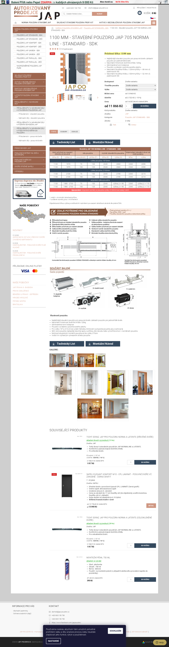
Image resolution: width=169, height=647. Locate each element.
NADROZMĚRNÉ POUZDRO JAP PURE (29, 67)
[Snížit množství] (132, 107)
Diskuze (75, 132)
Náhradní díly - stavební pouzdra (32, 118)
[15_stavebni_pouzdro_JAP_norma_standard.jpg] (143, 382)
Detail (151, 506)
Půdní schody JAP (23, 148)
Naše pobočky (21, 282)
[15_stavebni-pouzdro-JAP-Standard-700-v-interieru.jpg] (89, 382)
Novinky (17, 230)
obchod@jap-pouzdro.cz (60, 612)
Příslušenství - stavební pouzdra (31, 114)
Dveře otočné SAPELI (24, 166)
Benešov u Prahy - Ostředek (25, 294)
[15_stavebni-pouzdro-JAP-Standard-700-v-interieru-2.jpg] (63, 382)
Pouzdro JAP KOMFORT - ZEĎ (29, 47)
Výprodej (19, 171)
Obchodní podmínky (20, 611)
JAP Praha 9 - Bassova (23, 287)
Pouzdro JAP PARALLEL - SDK (29, 58)
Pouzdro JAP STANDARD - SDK (29, 35)
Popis (53, 132)
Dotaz (133, 125)
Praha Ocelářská (21, 291)
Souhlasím (115, 631)
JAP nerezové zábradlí (139, 632)
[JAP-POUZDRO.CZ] (37, 13)
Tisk (114, 125)
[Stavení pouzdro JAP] (57, 360)
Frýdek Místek (19, 301)
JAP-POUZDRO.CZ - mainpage (31, 632)
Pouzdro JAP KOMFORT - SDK (29, 43)
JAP (127, 114)
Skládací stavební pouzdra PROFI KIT (75, 22)
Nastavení (53, 641)
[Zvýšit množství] (132, 105)
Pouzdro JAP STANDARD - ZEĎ (29, 39)
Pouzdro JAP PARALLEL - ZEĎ (29, 62)
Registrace (151, 8)
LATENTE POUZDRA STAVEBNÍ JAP (27, 96)
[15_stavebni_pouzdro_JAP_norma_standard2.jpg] (116, 382)
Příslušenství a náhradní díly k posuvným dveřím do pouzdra (30, 130)
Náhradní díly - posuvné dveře (30, 141)
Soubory (63, 132)
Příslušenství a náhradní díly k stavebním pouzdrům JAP (30, 109)
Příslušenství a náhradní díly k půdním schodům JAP (30, 123)
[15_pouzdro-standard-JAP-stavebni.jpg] (116, 406)
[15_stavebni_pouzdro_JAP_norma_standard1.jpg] (89, 406)
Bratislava (18, 304)
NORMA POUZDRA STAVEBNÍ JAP (36, 22)
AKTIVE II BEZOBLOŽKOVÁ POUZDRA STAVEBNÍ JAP (122, 22)
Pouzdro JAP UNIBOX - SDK (28, 50)
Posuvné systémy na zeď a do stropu (27, 154)
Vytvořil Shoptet (150, 642)
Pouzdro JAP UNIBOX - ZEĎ (28, 54)
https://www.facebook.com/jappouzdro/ (66, 622)
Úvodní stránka (16, 22)
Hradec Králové (20, 298)
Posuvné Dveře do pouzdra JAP (23, 160)
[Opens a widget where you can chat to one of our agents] (160, 643)
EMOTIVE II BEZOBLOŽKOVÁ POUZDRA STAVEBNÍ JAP (26, 89)
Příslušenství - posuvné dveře (30, 136)
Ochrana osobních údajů (22, 613)
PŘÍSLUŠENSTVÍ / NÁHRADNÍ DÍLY (26, 103)
